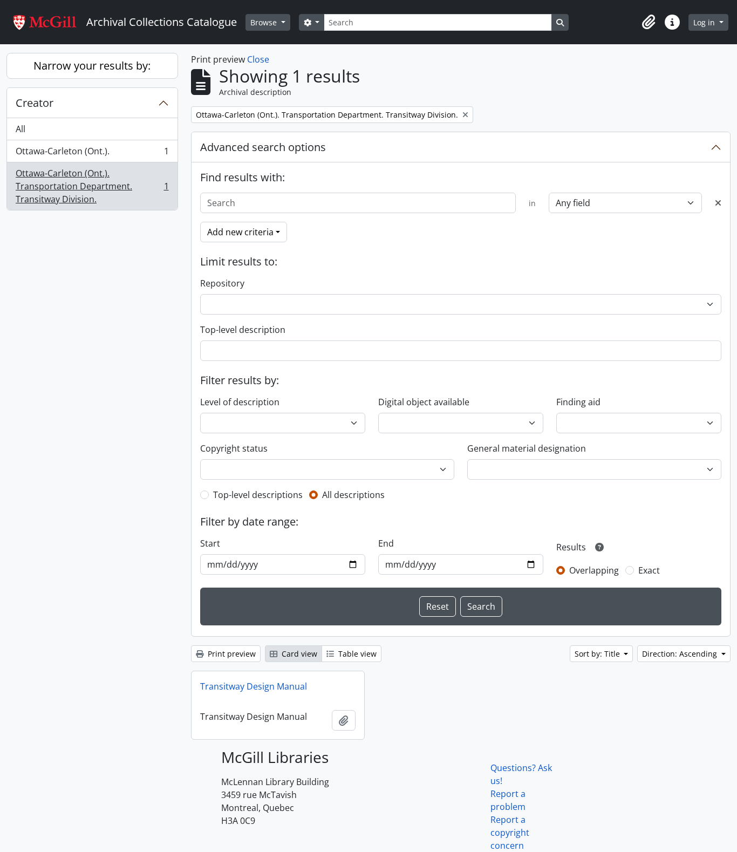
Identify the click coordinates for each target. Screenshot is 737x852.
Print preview (231, 654)
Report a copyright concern (509, 832)
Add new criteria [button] (240, 232)
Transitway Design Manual (253, 686)
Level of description (239, 402)
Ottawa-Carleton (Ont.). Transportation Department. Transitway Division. (92, 186)
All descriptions (353, 495)
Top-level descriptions (258, 495)
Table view (356, 654)
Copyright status (234, 448)
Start (210, 543)
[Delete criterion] (718, 202)
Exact (649, 570)
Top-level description (242, 330)
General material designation (526, 448)
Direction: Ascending (680, 654)
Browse (264, 22)
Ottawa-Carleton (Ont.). (92, 153)
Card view (298, 654)
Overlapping (594, 570)
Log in (705, 22)
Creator (34, 103)
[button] (648, 22)
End (386, 543)
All (20, 129)
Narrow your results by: (92, 65)
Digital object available (423, 402)
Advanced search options (263, 147)
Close (258, 59)
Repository (222, 283)
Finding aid (578, 402)
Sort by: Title (598, 654)
